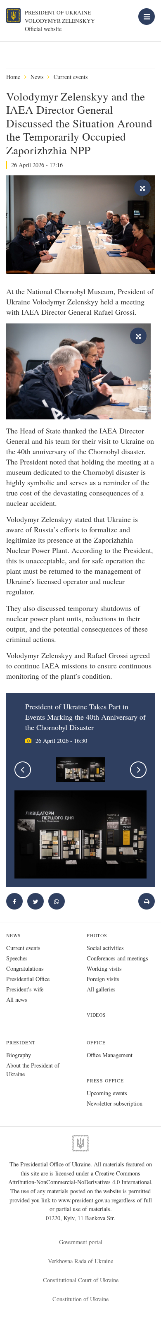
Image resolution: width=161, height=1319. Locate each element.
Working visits (104, 968)
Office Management (110, 1055)
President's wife (24, 989)
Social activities (105, 948)
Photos (97, 935)
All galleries (101, 989)
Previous (22, 769)
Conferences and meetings (117, 958)
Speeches (17, 958)
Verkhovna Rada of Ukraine (80, 1261)
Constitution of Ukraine (80, 1299)
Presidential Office (28, 979)
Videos (96, 1015)
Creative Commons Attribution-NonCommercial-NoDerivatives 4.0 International (79, 1177)
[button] (35, 901)
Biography (18, 1055)
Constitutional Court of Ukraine (80, 1280)
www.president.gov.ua (84, 1200)
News (37, 77)
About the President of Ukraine (32, 1069)
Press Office (105, 1080)
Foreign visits (103, 979)
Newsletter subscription (114, 1103)
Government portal (80, 1242)
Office (96, 1042)
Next (138, 769)
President (20, 1042)
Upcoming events (107, 1093)
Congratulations (25, 968)
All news (16, 999)
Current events (71, 77)
